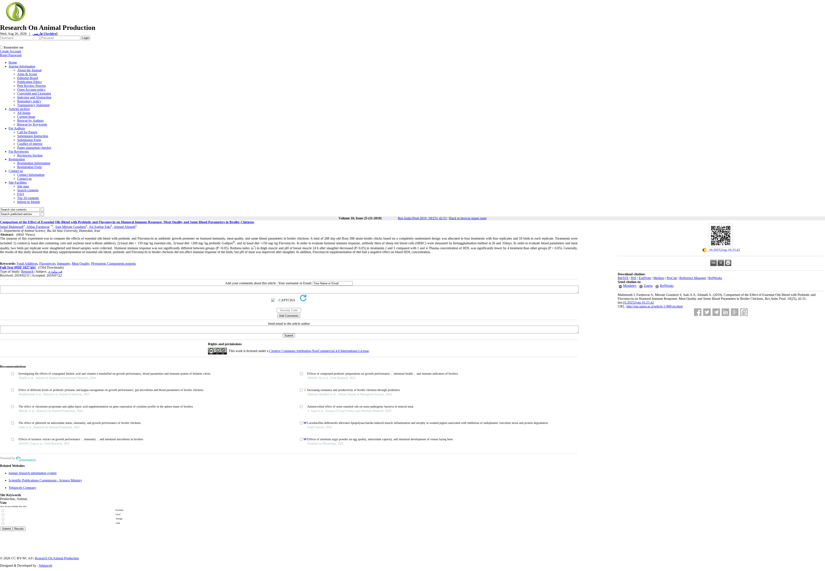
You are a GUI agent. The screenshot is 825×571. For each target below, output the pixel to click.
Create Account (10, 51)
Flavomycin (47, 263)
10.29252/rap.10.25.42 (638, 302)
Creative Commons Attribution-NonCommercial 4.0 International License (319, 351)
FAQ (20, 194)
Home (13, 62)
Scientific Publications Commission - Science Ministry (45, 480)
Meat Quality (80, 263)
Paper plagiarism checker (34, 147)
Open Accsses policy (31, 89)
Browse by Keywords (32, 124)
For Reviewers (19, 151)
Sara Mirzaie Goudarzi (70, 227)
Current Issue (26, 117)
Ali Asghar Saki (100, 227)
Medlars (658, 278)
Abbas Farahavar (38, 227)
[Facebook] (697, 312)
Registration (17, 159)
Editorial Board (27, 78)
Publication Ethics (29, 82)
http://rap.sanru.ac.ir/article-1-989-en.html (654, 306)
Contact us (16, 171)
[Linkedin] (725, 312)
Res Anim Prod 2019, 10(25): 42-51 (422, 218)
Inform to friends (28, 202)
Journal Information (22, 66)
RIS (633, 278)
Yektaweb (45, 565)
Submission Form (29, 140)
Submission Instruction (32, 136)
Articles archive (19, 109)
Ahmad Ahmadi (124, 227)
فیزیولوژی (55, 271)
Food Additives (27, 263)
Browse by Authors (30, 120)
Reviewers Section (30, 155)
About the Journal (29, 70)
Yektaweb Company (22, 487)
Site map (23, 186)
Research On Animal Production (57, 558)
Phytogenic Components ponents (113, 263)
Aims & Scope (27, 74)
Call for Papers (27, 132)
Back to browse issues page (468, 218)
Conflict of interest (29, 144)
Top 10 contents (28, 198)
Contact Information (30, 175)
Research (27, 271)
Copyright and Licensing (34, 93)
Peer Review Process (31, 86)
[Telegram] (716, 312)
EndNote (645, 278)
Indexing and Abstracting (34, 97)
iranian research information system (33, 473)
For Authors (17, 128)
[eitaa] (744, 312)
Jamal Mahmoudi (11, 227)
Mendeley (630, 286)
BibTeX (623, 278)
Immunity (63, 263)
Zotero (648, 286)
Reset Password (10, 55)
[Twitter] (707, 312)
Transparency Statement (33, 105)
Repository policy (29, 101)
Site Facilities (18, 182)
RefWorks (715, 278)
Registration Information (33, 163)
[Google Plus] (734, 312)
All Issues (24, 113)
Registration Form (29, 167)
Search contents (27, 190)
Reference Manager (692, 278)
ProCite (672, 278)
